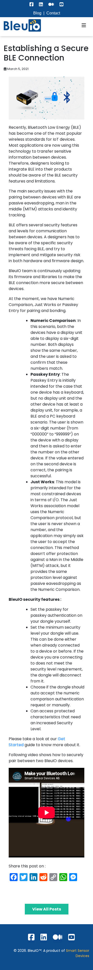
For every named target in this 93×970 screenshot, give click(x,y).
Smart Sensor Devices (77, 953)
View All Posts (46, 909)
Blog (37, 13)
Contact (53, 13)
